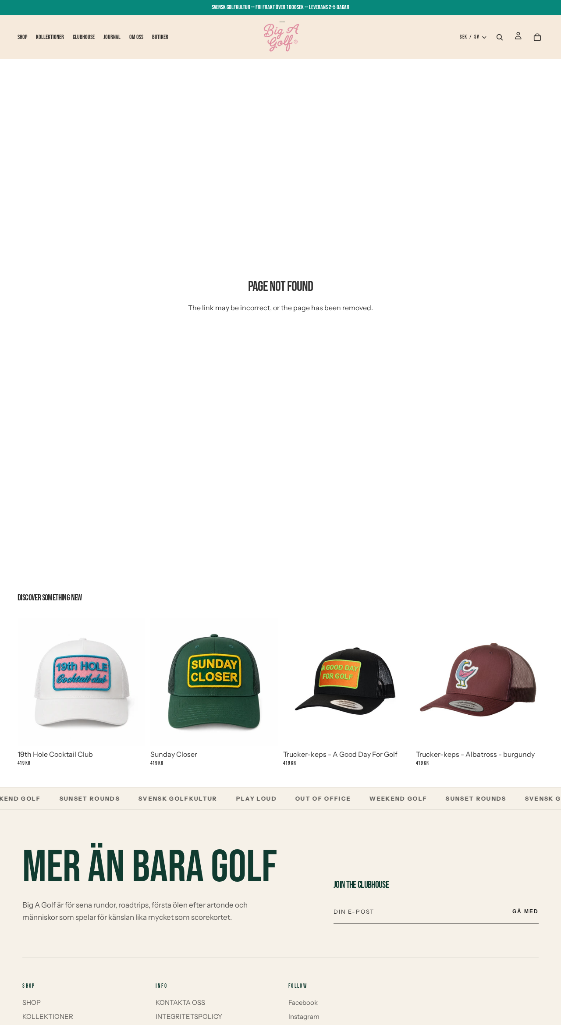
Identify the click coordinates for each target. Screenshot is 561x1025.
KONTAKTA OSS (180, 1002)
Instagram (304, 1016)
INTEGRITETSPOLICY (189, 1016)
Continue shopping (281, 339)
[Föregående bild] (31, 682)
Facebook (303, 1002)
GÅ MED (525, 911)
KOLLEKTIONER (47, 1016)
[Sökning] (499, 37)
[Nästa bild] (131, 682)
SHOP (31, 1002)
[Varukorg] (537, 37)
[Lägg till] (131, 728)
